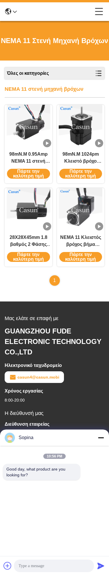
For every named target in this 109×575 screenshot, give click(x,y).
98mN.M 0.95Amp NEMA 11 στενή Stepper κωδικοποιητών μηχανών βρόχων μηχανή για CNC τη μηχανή (28, 158)
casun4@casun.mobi (38, 377)
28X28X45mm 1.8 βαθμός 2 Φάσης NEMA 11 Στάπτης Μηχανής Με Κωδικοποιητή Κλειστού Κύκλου (28, 241)
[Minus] (100, 437)
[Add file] (7, 565)
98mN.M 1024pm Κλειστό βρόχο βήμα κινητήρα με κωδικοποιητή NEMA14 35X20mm (81, 158)
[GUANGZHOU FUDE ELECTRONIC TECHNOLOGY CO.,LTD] (56, 11)
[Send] (101, 565)
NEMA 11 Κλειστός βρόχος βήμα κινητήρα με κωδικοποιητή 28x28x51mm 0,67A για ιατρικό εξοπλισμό (80, 241)
